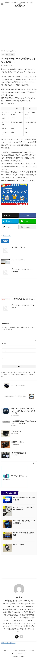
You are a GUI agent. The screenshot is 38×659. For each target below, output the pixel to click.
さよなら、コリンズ (18, 247)
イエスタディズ (19, 6)
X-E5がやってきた (17, 442)
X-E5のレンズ (16, 431)
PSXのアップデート (18, 260)
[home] (21, 636)
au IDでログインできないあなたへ (23, 299)
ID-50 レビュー (18, 545)
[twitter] (17, 636)
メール (4, 351)
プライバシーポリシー (8, 643)
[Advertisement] (19, 29)
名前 (4, 343)
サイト (4, 358)
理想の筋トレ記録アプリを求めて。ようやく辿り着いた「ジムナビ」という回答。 (23, 411)
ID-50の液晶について (18, 453)
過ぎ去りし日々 (7, 236)
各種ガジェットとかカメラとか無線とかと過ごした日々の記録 (19, 650)
